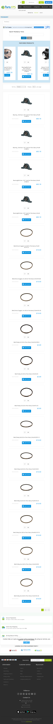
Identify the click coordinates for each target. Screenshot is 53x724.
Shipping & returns (8, 673)
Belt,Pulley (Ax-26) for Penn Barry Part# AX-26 (26, 596)
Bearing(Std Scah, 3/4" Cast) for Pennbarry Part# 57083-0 (26, 69)
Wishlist (39, 679)
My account (45, 7)
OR (26, 2)
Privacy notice (7, 676)
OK (26, 642)
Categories (37, 7)
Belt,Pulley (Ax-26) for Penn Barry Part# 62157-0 (26, 532)
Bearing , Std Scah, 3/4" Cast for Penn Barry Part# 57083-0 (26, 115)
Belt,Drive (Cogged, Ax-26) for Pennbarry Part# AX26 (26, 279)
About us (6, 684)
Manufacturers (27, 7)
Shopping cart (40, 676)
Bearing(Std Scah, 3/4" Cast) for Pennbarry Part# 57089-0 (26, 213)
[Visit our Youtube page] (26, 694)
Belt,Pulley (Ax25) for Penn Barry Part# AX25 (26, 469)
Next (48, 610)
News (21, 671)
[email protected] (26, 705)
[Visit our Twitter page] (21, 694)
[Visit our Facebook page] (18, 694)
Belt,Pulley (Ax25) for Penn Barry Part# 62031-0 (26, 437)
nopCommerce (29, 721)
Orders (38, 671)
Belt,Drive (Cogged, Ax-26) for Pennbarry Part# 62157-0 (26, 246)
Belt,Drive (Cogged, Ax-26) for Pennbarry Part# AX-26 (26, 310)
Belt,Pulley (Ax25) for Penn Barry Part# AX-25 (26, 501)
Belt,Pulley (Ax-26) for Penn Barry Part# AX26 (26, 564)
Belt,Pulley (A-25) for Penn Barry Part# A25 (26, 374)
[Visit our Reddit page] (32, 694)
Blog (50, 7)
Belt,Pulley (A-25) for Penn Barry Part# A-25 (26, 405)
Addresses (39, 673)
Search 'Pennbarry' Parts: (16, 32)
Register (36, 12)
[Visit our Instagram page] (35, 694)
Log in (41, 12)
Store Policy (6, 671)
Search (21, 668)
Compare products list (25, 679)
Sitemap (5, 668)
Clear (29, 38)
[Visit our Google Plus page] (29, 694)
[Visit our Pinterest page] (24, 694)
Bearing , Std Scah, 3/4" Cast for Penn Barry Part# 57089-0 (26, 148)
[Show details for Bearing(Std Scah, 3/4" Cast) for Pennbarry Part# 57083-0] (26, 54)
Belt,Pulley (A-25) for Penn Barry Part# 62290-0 (26, 342)
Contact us (6, 682)
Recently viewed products (26, 676)
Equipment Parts (41, 2)
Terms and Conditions (9, 679)
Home (19, 7)
